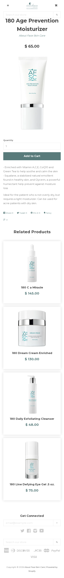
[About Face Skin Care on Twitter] (22, 531)
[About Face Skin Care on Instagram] (35, 531)
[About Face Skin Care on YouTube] (42, 531)
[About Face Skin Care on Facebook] (29, 531)
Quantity (8, 140)
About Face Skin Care (32, 35)
